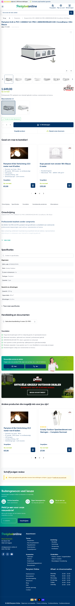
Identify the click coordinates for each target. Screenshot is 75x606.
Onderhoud (30, 561)
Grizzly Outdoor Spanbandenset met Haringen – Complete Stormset (56, 431)
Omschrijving (5, 204)
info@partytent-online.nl (9, 547)
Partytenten (30, 540)
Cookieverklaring (53, 603)
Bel (37, 366)
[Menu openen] (2, 6)
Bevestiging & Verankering (59, 561)
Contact (28, 589)
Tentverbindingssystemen (34, 563)
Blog (27, 583)
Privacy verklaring (41, 603)
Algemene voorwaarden (28, 603)
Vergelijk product (19, 131)
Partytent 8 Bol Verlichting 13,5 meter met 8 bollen (16, 165)
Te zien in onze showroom (12, 119)
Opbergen (30, 556)
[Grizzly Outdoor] (68, 88)
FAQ (27, 585)
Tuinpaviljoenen (31, 549)
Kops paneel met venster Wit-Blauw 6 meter (55, 165)
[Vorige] (67, 71)
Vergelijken (6, 180)
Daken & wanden (56, 558)
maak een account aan (59, 477)
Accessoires (29, 554)
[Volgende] (71, 71)
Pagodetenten (31, 545)
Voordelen (26, 204)
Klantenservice (30, 574)
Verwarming (55, 546)
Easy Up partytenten (33, 542)
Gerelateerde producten (39, 204)
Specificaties (15, 204)
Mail (15, 366)
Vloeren (29, 558)
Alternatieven (54, 204)
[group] (15, 27)
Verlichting (55, 544)
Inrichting (53, 540)
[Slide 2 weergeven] (40, 193)
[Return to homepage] (9, 18)
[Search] (71, 13)
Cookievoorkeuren (64, 603)
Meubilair (54, 542)
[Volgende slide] (44, 193)
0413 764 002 (5, 549)
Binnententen (31, 565)
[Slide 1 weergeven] (35, 193)
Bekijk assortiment (37, 392)
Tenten (28, 538)
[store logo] (26, 6)
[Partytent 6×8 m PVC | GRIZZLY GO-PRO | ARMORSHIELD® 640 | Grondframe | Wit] (23, 107)
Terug (4, 18)
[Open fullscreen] (37, 51)
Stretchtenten (31, 547)
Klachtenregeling (31, 578)
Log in (49, 477)
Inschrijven (24, 521)
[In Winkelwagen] (33, 185)
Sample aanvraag (31, 587)
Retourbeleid (30, 576)
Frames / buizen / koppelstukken (61, 556)
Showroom (29, 580)
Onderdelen (54, 554)
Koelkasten (55, 548)
